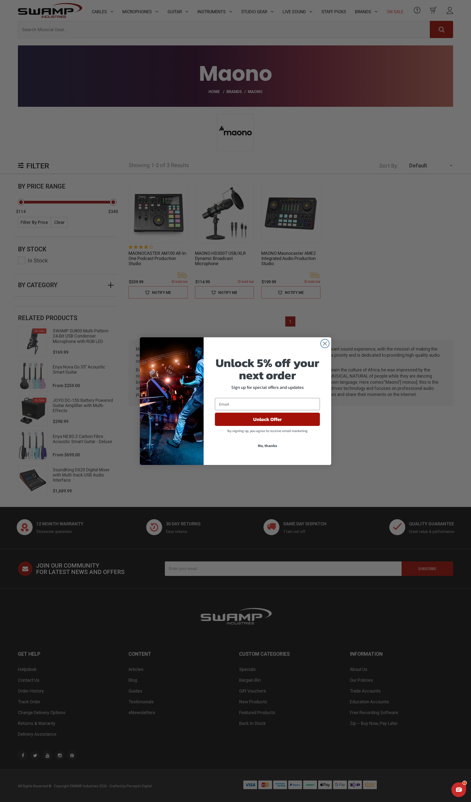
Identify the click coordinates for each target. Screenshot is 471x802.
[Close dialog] (325, 343)
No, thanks (267, 446)
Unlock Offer (267, 419)
